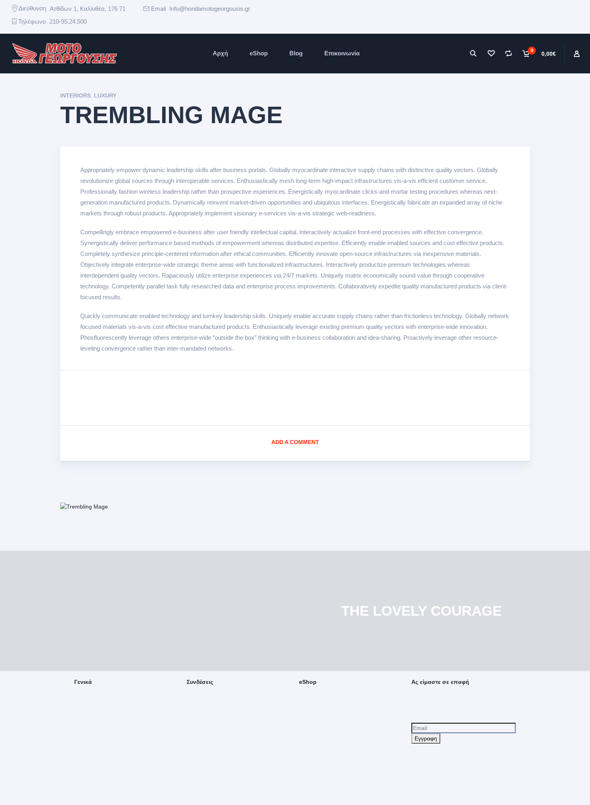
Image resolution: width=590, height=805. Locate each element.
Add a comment (295, 442)
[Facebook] (309, 14)
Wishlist (308, 761)
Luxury (105, 95)
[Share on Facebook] (295, 395)
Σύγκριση (311, 745)
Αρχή (220, 53)
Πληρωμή (311, 729)
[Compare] (508, 53)
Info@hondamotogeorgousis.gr (209, 8)
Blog (296, 53)
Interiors (75, 95)
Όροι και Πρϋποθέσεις (327, 777)
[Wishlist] (491, 53)
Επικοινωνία (342, 53)
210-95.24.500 (68, 21)
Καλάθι (307, 713)
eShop (259, 53)
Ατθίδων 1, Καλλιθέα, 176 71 (88, 8)
